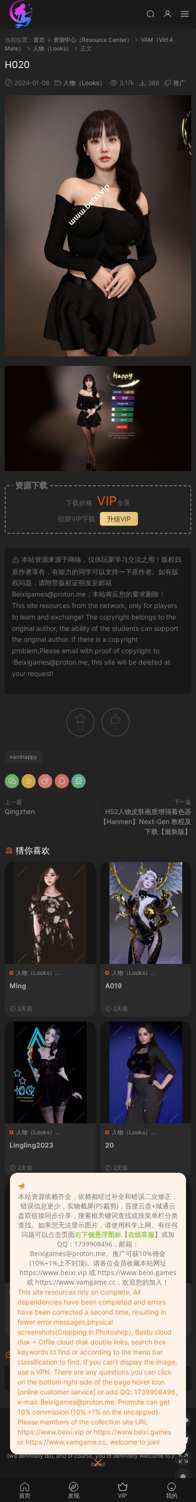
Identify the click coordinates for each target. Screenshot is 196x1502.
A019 (113, 986)
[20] (145, 1072)
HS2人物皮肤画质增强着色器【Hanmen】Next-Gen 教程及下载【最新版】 (145, 821)
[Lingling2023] (50, 1072)
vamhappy (24, 756)
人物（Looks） (84, 83)
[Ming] (50, 913)
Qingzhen (20, 811)
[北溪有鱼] (21, 14)
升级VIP (119, 519)
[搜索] (150, 13)
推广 (179, 83)
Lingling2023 (31, 1145)
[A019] (145, 913)
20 (109, 1145)
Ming (18, 986)
